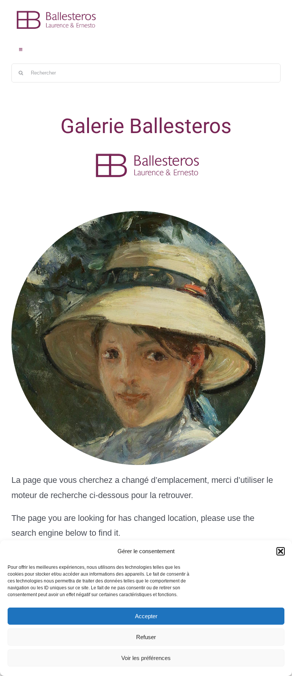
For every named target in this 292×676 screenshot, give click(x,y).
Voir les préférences (146, 658)
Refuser (146, 637)
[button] (280, 551)
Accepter (146, 616)
